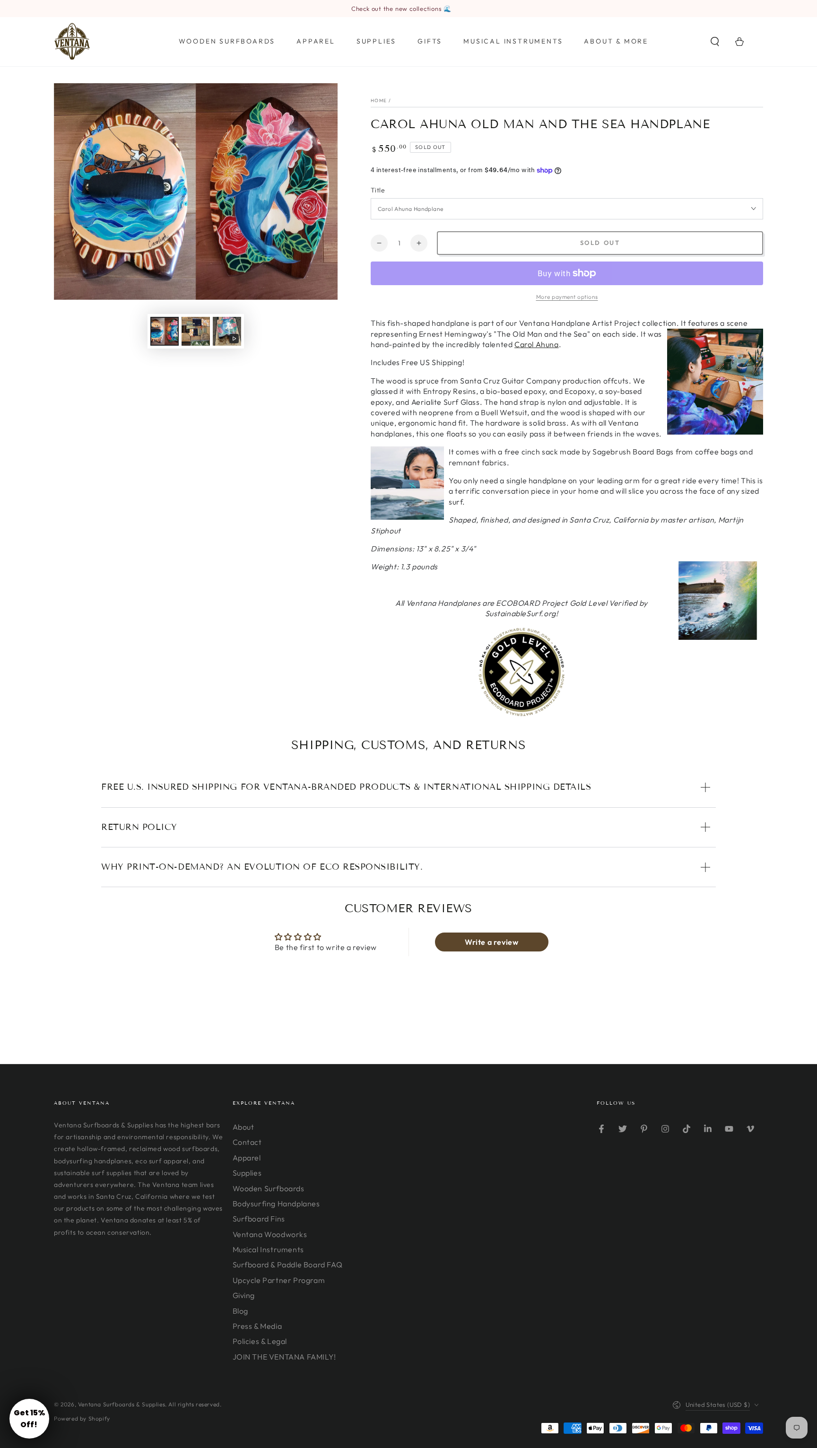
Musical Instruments (268, 1249)
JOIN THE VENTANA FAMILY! (284, 1356)
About (243, 1127)
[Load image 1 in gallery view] (164, 331)
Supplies (247, 1173)
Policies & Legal (260, 1341)
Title (378, 190)
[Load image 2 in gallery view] (196, 331)
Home (379, 100)
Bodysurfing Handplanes (276, 1203)
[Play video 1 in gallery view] (227, 331)
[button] (715, 41)
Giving (244, 1295)
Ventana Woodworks (270, 1234)
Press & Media (257, 1326)
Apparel (247, 1157)
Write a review (491, 942)
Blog (240, 1311)
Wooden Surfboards (268, 1188)
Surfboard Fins (259, 1218)
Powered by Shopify (82, 1418)
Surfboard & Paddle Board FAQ (288, 1264)
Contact (247, 1142)
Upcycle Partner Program (279, 1280)
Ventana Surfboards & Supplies (121, 1404)
